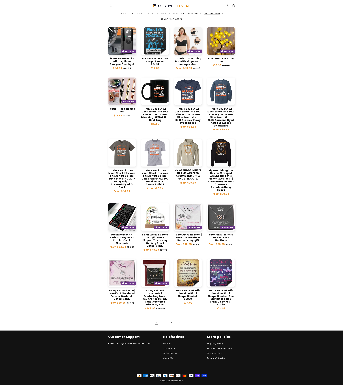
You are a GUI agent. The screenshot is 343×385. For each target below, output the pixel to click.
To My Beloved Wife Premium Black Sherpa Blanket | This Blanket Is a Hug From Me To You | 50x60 (221, 297)
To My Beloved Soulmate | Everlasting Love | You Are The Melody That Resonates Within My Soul (155, 297)
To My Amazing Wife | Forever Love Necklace (221, 237)
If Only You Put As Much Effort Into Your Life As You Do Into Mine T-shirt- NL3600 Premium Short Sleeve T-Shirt (155, 177)
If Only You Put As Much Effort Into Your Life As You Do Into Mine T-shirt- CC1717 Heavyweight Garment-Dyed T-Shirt (121, 179)
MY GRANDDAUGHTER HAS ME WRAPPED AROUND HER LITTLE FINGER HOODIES (188, 174)
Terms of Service (216, 358)
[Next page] (187, 323)
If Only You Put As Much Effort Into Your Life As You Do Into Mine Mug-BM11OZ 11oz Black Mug (155, 114)
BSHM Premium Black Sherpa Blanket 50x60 (155, 61)
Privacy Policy (214, 353)
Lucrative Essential (175, 381)
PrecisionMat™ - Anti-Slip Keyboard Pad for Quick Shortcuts (122, 239)
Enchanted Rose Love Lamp (221, 60)
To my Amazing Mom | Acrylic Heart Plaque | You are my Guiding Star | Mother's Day (155, 240)
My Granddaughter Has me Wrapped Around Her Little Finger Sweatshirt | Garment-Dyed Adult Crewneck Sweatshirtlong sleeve (221, 180)
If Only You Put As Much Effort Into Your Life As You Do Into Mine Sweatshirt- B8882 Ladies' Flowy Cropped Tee (188, 115)
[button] (111, 6)
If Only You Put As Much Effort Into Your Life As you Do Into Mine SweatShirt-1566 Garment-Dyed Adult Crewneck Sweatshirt (220, 117)
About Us (168, 358)
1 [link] (156, 322)
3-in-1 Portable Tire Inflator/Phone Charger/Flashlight (122, 61)
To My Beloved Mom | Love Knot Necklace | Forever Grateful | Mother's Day (122, 294)
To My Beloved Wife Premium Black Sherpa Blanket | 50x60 (188, 294)
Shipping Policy (215, 343)
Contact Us (169, 348)
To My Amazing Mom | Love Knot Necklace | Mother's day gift (188, 237)
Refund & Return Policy (219, 348)
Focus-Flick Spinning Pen (122, 110)
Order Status (170, 353)
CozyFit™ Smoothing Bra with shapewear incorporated (188, 61)
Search (167, 343)
